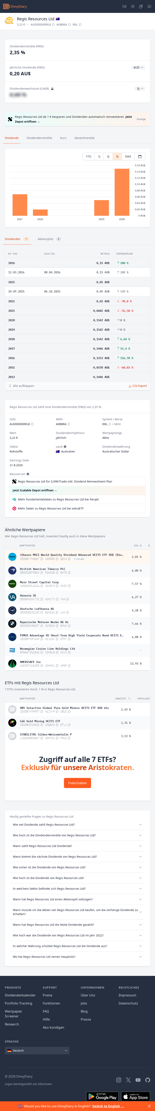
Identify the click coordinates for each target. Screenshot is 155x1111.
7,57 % (136, 584)
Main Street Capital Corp (39, 582)
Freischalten (77, 783)
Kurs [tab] (63, 138)
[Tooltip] (65, 446)
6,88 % (136, 637)
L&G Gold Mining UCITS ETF (40, 721)
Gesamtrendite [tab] (84, 138)
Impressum (127, 995)
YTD (88, 156)
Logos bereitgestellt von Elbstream (28, 1084)
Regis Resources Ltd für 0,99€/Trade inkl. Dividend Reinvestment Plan (65, 481)
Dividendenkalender (20, 995)
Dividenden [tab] (16, 239)
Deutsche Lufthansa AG (37, 608)
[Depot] (141, 6)
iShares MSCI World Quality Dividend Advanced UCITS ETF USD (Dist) (71, 554)
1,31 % (126, 723)
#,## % (18, 94)
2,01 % (136, 557)
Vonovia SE (28, 595)
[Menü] (149, 6)
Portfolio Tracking (18, 1003)
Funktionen (51, 1003)
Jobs (84, 1003)
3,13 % (126, 736)
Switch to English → (108, 1106)
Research (12, 1024)
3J (108, 156)
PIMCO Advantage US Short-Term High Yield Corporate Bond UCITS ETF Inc (71, 635)
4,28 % (136, 610)
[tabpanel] (77, 188)
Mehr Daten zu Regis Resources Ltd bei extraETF (51, 508)
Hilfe (46, 1019)
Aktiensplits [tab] (48, 239)
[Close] (149, 1106)
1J (99, 156)
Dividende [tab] (12, 138)
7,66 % (136, 623)
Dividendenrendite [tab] (39, 138)
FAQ (46, 1011)
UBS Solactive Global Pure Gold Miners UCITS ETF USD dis (64, 707)
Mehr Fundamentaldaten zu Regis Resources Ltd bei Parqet (58, 499)
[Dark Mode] (132, 6)
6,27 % (136, 597)
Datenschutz (128, 1003)
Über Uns (88, 995)
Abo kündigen (53, 1027)
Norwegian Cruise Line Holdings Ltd (47, 648)
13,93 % (135, 663)
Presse (86, 1019)
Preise (47, 995)
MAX (128, 156)
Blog (84, 1011)
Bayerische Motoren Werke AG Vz (44, 622)
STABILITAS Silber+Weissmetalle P (46, 734)
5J (117, 156)
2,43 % (126, 709)
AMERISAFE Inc (30, 662)
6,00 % (136, 570)
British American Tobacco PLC (42, 568)
